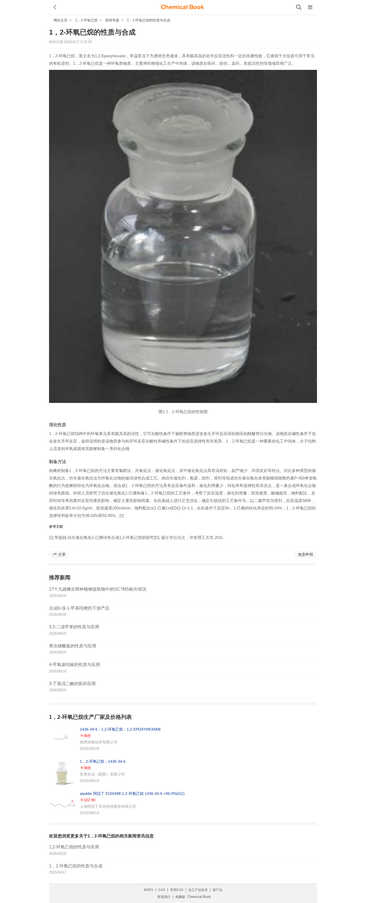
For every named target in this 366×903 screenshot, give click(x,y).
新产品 (217, 890)
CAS (161, 890)
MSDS (148, 890)
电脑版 (180, 897)
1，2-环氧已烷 (86, 20)
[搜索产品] (298, 7)
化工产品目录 (198, 890)
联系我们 (164, 897)
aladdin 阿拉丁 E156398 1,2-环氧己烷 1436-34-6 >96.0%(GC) (132, 793)
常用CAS (176, 890)
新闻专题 (112, 20)
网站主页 (61, 20)
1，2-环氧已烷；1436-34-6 (103, 761)
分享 (62, 554)
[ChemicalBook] (182, 7)
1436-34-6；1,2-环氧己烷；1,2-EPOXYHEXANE (120, 729)
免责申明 (305, 554)
